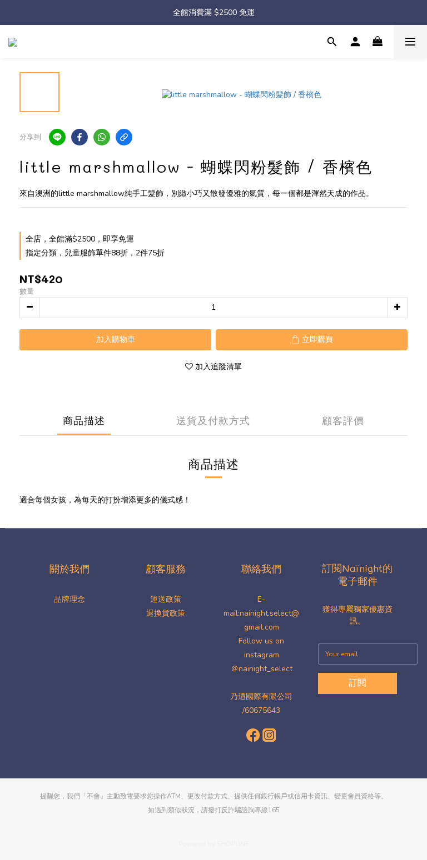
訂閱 (357, 683)
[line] (57, 137)
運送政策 (165, 599)
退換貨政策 (165, 613)
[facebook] (79, 137)
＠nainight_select (261, 668)
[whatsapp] (101, 137)
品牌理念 (69, 599)
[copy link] (124, 137)
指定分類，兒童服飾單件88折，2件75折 (95, 253)
